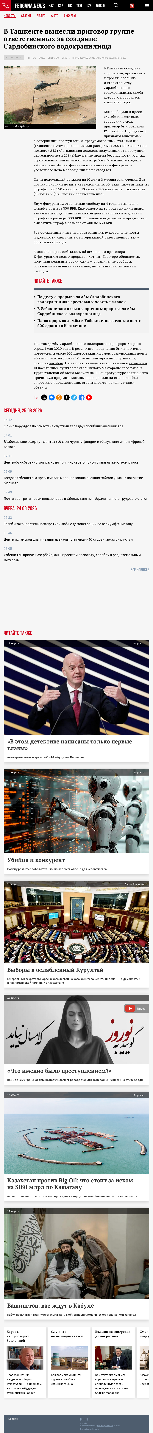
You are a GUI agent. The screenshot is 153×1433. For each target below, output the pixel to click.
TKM (79, 5)
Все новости (140, 570)
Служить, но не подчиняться (67, 1334)
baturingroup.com (105, 1426)
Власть (66, 57)
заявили (134, 373)
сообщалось (70, 252)
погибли (56, 363)
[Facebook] (82, 397)
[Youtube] (89, 397)
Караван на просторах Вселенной (18, 1336)
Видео (41, 16)
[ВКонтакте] (52, 397)
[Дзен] (67, 397)
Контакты (13, 1418)
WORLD (100, 5)
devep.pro (96, 1429)
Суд (34, 57)
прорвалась (130, 97)
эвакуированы (124, 353)
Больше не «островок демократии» (112, 1334)
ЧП (28, 57)
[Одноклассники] (59, 397)
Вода (42, 57)
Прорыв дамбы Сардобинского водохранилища (99, 57)
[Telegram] (74, 397)
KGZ (60, 5)
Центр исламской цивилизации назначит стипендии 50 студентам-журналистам (68, 539)
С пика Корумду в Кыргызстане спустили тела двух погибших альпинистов (63, 426)
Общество (53, 57)
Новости (10, 16)
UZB (89, 5)
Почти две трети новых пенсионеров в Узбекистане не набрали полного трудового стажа (75, 498)
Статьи (26, 16)
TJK (70, 5)
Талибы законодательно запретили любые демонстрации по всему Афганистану (68, 524)
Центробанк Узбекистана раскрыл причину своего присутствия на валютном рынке (71, 462)
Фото (54, 16)
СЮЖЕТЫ (70, 16)
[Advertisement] (76, 602)
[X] (44, 397)
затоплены (138, 363)
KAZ (51, 5)
